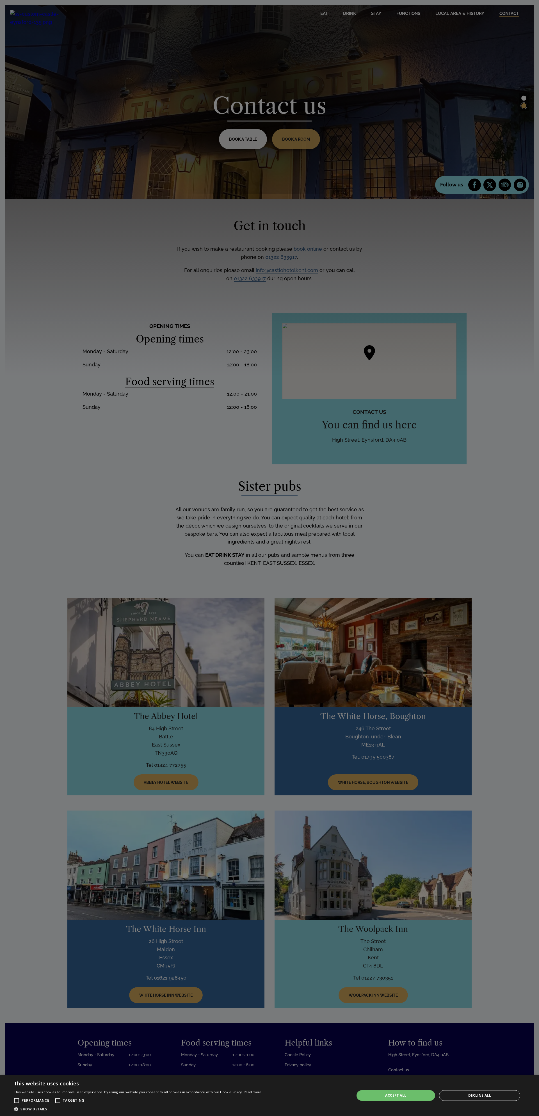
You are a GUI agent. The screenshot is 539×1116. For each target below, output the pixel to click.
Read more (253, 1092)
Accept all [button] (395, 1095)
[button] (16, 1100)
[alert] (269, 1095)
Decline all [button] (479, 1095)
